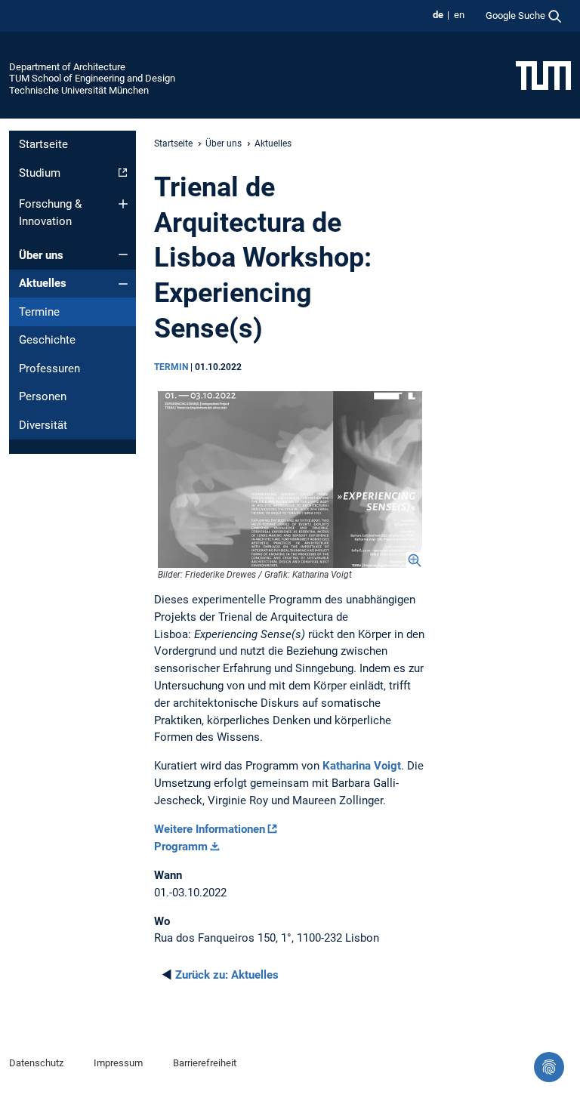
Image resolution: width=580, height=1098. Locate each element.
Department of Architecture (67, 66)
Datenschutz (36, 1063)
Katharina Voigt (361, 766)
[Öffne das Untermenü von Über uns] (123, 254)
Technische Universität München (79, 90)
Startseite (43, 144)
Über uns (41, 255)
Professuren (49, 368)
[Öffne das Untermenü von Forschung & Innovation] (123, 204)
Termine (39, 312)
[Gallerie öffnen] (290, 479)
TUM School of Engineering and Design (92, 78)
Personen (42, 396)
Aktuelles (42, 283)
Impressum (118, 1063)
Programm (181, 846)
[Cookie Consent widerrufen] (549, 1067)
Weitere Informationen (209, 829)
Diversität (43, 425)
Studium (39, 173)
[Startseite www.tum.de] (543, 75)
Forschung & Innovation (50, 212)
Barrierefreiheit (204, 1063)
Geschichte (47, 340)
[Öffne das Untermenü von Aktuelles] (123, 284)
